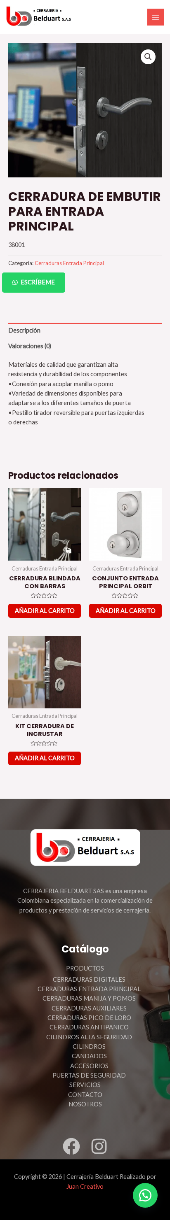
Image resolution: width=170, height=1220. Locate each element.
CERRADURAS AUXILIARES (89, 1008)
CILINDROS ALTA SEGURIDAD (89, 1037)
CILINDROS (89, 1046)
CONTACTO (85, 1094)
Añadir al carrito (45, 610)
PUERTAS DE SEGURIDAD (89, 1075)
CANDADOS (89, 1055)
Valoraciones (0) (29, 345)
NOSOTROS (85, 1104)
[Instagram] (99, 1146)
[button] (85, 282)
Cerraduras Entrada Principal (69, 263)
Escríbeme (38, 282)
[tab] (85, 330)
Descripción (24, 330)
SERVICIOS (85, 1084)
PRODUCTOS (85, 968)
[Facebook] (71, 1146)
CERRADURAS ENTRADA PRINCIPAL (89, 988)
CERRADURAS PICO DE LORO (89, 1017)
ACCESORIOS (89, 1065)
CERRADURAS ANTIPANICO (89, 1027)
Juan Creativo (85, 1186)
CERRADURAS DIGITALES (89, 979)
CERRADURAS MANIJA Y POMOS (89, 998)
